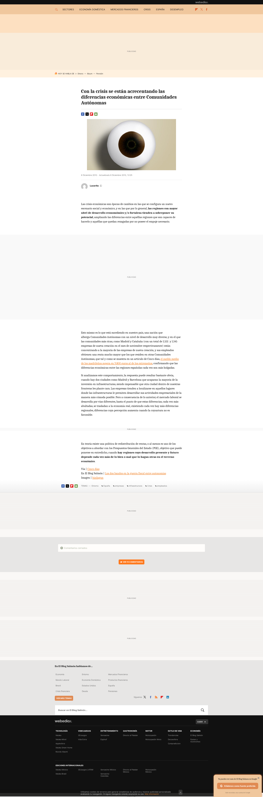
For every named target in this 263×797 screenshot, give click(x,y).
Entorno (95, 486)
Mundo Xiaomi (62, 752)
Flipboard (196, 9)
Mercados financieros (124, 9)
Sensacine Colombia (105, 775)
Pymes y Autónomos (195, 740)
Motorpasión (150, 735)
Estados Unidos (89, 685)
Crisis (147, 9)
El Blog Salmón (196, 735)
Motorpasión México (150, 771)
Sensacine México (108, 770)
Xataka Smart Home (64, 748)
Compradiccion (174, 743)
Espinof (104, 739)
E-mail (96, 114)
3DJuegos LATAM (85, 770)
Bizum (89, 74)
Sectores (68, 9)
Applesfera (60, 743)
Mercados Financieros (118, 674)
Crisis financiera (63, 691)
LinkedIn (167, 696)
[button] (95, 186)
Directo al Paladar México (130, 771)
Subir (200, 722)
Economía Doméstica (91, 680)
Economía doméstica (92, 9)
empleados (162, 486)
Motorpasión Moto (153, 739)
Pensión (99, 74)
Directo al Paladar (130, 735)
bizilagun (97, 477)
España (160, 9)
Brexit (58, 685)
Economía (60, 674)
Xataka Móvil (61, 739)
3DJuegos (82, 735)
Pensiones (112, 691)
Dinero (80, 74)
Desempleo (176, 9)
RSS (156, 696)
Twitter (201, 9)
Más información (152, 794)
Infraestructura (135, 486)
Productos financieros (118, 680)
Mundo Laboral (62, 680)
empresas (119, 486)
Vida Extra (82, 739)
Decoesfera (173, 739)
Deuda (85, 691)
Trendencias (173, 735)
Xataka (58, 735)
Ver (133, 562)
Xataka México (62, 770)
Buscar (202, 710)
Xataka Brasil (61, 774)
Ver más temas (64, 698)
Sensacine (105, 735)
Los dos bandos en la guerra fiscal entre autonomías (135, 473)
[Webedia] (201, 2)
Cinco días (93, 469)
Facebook (206, 9)
